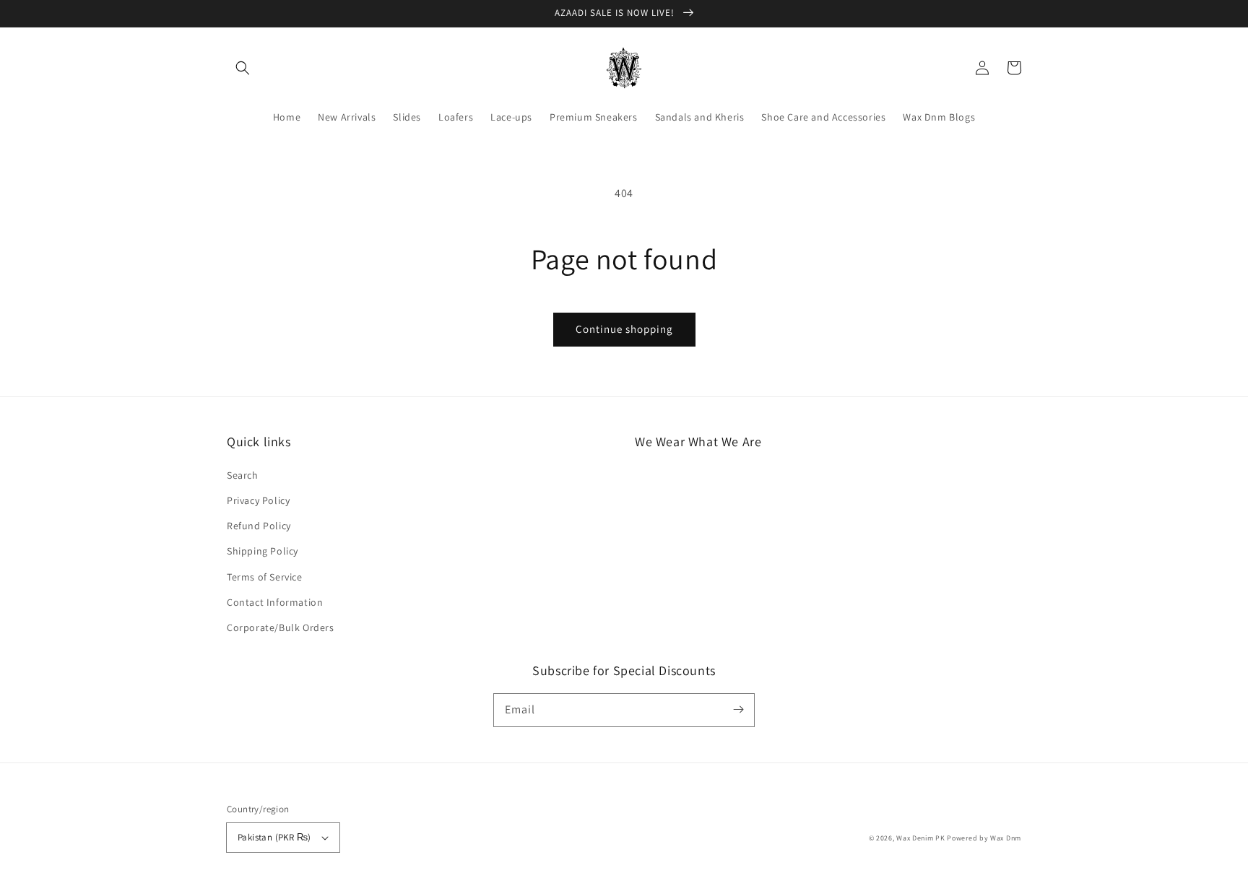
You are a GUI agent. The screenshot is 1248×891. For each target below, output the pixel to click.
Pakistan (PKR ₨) (274, 837)
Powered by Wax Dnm (984, 838)
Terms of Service (265, 576)
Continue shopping (624, 329)
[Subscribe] (738, 710)
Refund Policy (259, 525)
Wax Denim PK (920, 838)
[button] (243, 68)
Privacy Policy (258, 500)
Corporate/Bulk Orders (280, 627)
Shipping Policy (262, 550)
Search (243, 475)
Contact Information (275, 602)
